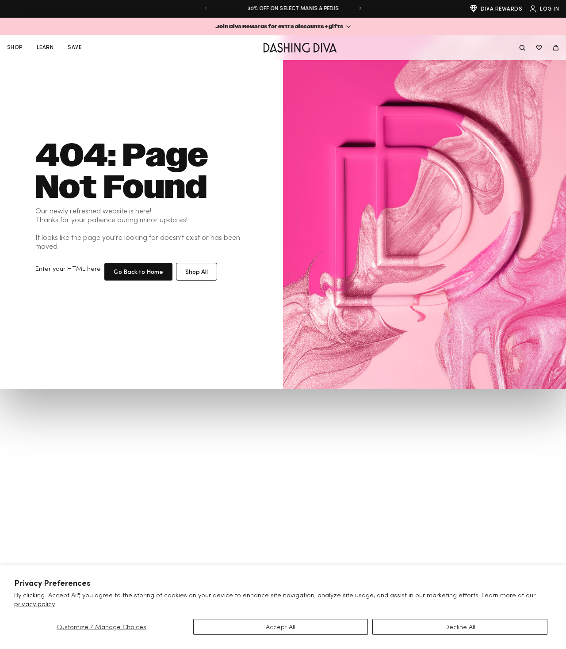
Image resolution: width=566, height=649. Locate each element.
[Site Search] (522, 48)
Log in (549, 8)
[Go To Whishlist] (539, 48)
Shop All (196, 271)
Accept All (280, 626)
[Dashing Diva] (300, 48)
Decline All (459, 626)
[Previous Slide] (205, 8)
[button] (283, 26)
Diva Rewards (501, 8)
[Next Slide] (360, 8)
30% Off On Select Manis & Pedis (283, 8)
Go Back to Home (138, 271)
